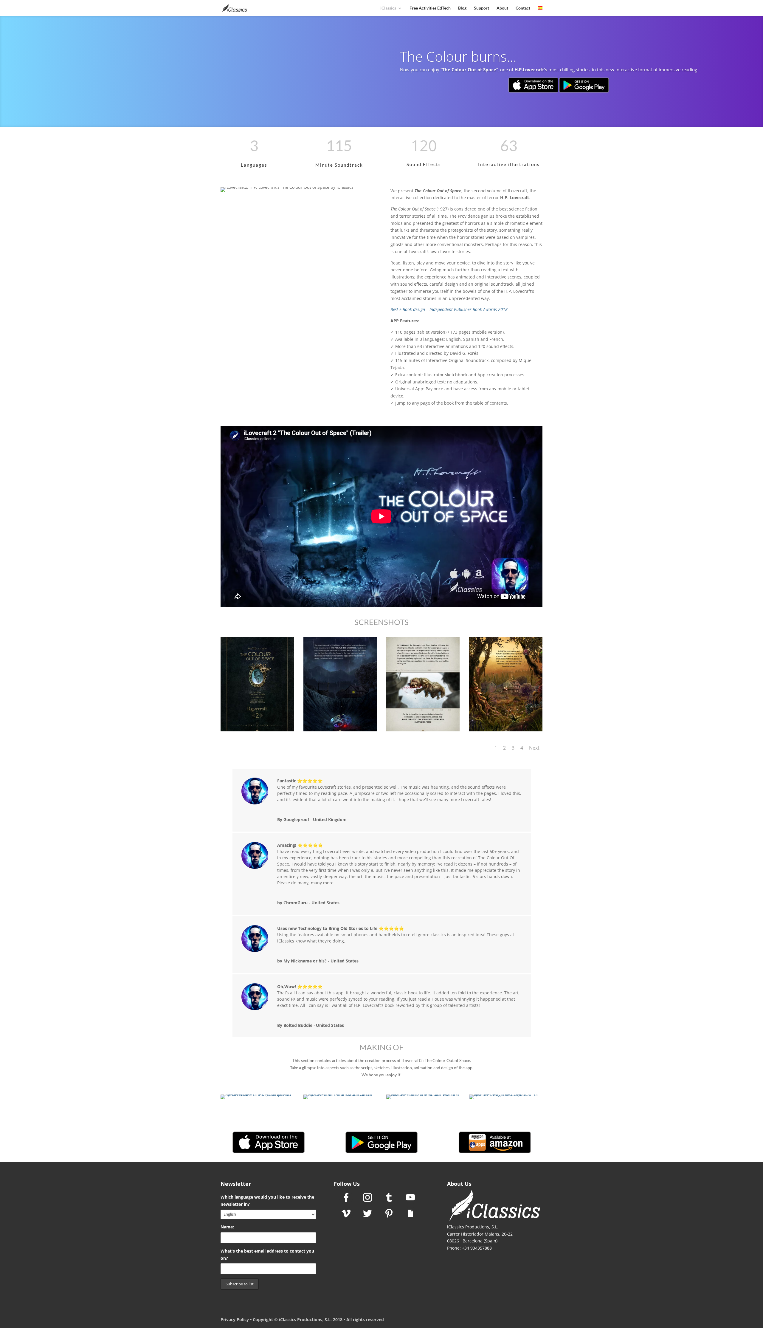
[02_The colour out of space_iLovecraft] (340, 731)
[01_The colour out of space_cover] (257, 731)
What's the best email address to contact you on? (267, 1254)
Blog (462, 8)
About (502, 8)
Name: (227, 1227)
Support (481, 8)
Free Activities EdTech (430, 8)
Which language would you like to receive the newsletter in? (267, 1200)
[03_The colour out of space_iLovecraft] (423, 731)
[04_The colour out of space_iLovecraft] (505, 731)
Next (534, 748)
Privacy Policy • (237, 1319)
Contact (523, 8)
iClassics (388, 8)
